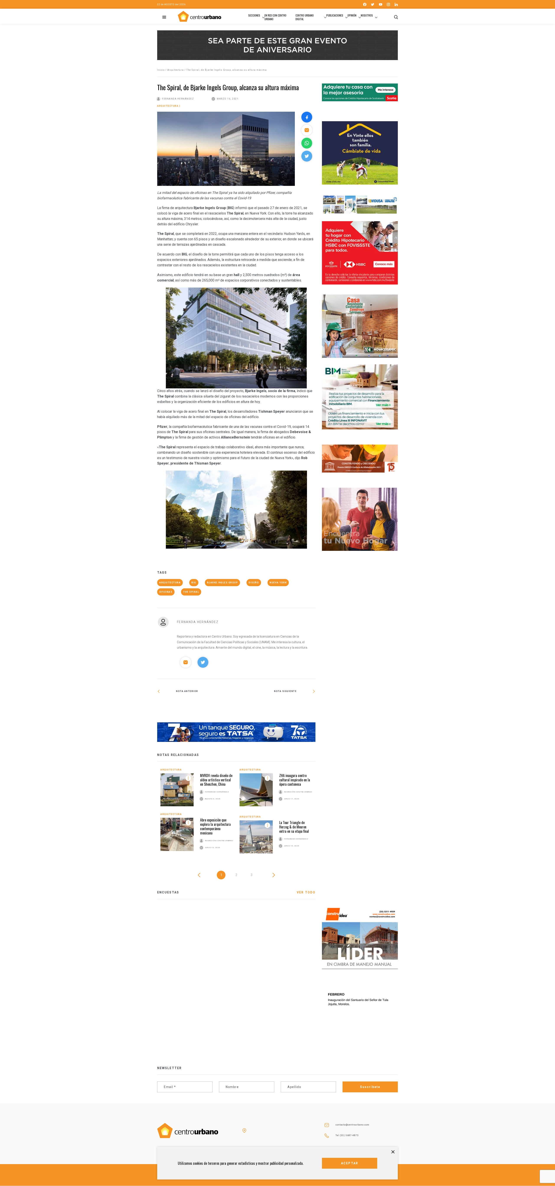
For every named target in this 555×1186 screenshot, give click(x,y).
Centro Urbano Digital (304, 17)
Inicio (161, 70)
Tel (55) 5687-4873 (347, 1135)
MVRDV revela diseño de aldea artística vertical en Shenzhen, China (216, 780)
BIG (193, 582)
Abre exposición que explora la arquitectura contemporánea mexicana (215, 826)
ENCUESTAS (168, 892)
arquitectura (170, 582)
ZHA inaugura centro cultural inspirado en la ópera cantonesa (294, 780)
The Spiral (191, 592)
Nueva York (278, 582)
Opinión (352, 15)
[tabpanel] (236, 814)
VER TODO (306, 892)
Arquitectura (175, 70)
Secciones (254, 15)
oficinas (165, 592)
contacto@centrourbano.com (352, 1125)
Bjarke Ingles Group (222, 582)
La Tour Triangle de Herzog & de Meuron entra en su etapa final (294, 827)
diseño (254, 582)
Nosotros (367, 15)
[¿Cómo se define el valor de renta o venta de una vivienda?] (196, 705)
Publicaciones (334, 15)
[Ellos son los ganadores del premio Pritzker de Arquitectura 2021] (275, 705)
